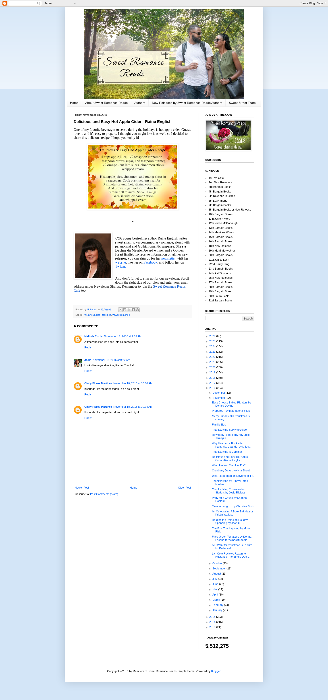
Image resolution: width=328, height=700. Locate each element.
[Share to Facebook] (133, 309)
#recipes (106, 314)
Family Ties (219, 424)
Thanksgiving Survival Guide (229, 429)
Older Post (184, 487)
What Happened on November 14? (233, 475)
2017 (212, 383)
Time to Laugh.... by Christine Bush (233, 506)
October (217, 563)
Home (74, 102)
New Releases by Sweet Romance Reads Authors (187, 102)
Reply (87, 347)
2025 (212, 341)
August (217, 573)
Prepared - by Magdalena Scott (231, 410)
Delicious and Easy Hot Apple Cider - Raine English (230, 458)
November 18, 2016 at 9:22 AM (111, 360)
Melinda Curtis (93, 336)
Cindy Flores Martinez (98, 383)
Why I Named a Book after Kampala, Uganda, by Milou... (231, 445)
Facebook (150, 262)
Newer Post (82, 487)
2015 (212, 616)
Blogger (215, 671)
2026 (212, 336)
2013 (212, 627)
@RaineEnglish (92, 314)
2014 (212, 622)
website (120, 262)
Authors (139, 102)
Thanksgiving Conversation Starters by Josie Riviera (228, 491)
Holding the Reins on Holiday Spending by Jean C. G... (230, 521)
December (219, 392)
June (215, 584)
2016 (212, 388)
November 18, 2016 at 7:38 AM (122, 336)
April (215, 594)
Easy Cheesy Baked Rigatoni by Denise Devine (231, 404)
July (215, 579)
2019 (212, 372)
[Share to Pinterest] (137, 309)
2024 (212, 346)
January (217, 610)
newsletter (168, 258)
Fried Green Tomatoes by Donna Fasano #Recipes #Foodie (231, 538)
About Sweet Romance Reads (106, 102)
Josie (87, 360)
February (218, 605)
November (219, 397)
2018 (212, 377)
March (216, 599)
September (219, 568)
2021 (212, 362)
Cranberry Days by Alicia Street (231, 470)
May (215, 589)
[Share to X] (129, 309)
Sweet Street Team (242, 102)
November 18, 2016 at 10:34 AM (132, 383)
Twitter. (120, 266)
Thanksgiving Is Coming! (227, 451)
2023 (212, 351)
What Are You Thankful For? (229, 465)
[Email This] (120, 309)
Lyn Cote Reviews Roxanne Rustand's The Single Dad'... (230, 555)
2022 (212, 356)
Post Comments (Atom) (104, 494)
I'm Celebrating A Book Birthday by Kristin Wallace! (232, 513)
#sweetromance (121, 314)
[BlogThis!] (124, 309)
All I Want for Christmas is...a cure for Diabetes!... (232, 547)
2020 (212, 367)
